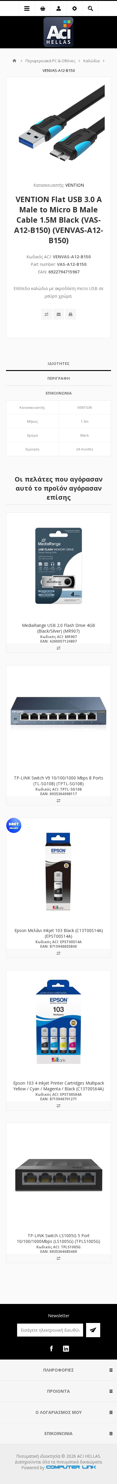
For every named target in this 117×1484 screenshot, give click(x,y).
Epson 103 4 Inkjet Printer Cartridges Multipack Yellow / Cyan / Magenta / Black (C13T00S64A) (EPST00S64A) (58, 1088)
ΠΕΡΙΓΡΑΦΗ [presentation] (58, 378)
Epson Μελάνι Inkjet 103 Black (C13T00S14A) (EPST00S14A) (58, 933)
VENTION (74, 185)
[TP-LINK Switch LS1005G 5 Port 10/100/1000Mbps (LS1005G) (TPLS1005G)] (58, 1175)
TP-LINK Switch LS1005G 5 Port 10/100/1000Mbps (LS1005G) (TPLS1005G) (58, 1238)
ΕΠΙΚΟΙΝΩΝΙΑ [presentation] (59, 393)
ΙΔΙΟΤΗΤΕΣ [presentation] (59, 363)
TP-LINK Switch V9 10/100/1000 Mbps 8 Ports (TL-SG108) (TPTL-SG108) (58, 780)
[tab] (58, 363)
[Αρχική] (14, 61)
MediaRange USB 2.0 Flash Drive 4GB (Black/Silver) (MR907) (58, 628)
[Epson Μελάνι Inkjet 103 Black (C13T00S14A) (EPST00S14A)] (58, 870)
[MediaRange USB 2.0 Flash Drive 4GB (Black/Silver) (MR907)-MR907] (58, 565)
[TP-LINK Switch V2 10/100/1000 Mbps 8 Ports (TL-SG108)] (58, 717)
